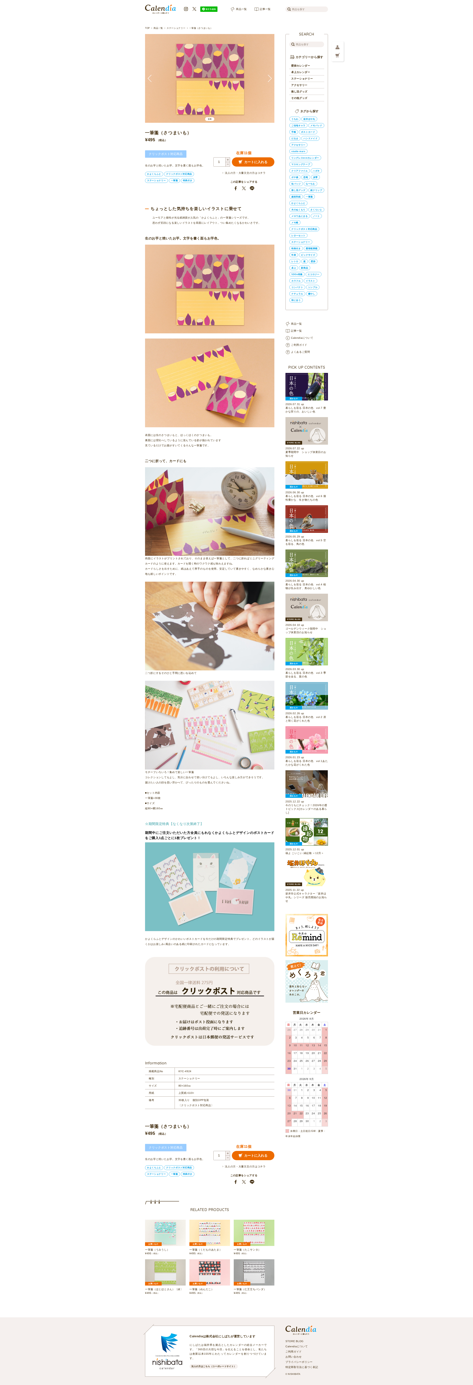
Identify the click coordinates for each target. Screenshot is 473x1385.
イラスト (310, 281)
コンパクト (297, 287)
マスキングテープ (300, 164)
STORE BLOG (294, 1341)
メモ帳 (294, 222)
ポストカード (308, 132)
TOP (147, 28)
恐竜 (305, 177)
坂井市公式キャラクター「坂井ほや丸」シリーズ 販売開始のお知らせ (306, 897)
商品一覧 (241, 9)
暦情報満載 (312, 248)
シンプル (313, 287)
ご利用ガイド (299, 344)
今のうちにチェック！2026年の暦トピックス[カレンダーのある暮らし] (306, 809)
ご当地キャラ (298, 125)
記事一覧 (265, 9)
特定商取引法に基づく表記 (301, 1367)
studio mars (298, 151)
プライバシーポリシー (299, 1361)
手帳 (293, 132)
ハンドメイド (310, 138)
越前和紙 (296, 196)
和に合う (296, 300)
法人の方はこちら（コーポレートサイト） (213, 1366)
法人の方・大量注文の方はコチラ (245, 172)
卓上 (293, 268)
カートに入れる (256, 162)
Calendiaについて (302, 337)
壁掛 (313, 261)
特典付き (187, 180)
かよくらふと (154, 174)
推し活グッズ (299, 91)
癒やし (311, 293)
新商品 (304, 268)
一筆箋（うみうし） (157, 1249)
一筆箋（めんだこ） (201, 1289)
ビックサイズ (308, 255)
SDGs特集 (297, 274)
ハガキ (316, 171)
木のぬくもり (298, 209)
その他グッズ (299, 98)
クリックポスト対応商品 (179, 174)
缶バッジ (296, 183)
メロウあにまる (299, 216)
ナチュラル (297, 293)
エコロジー (313, 274)
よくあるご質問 (300, 351)
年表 (293, 255)
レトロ (294, 261)
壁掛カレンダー (300, 65)
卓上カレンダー (300, 72)
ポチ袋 (294, 177)
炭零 (315, 177)
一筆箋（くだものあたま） (205, 1249)
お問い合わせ (293, 1356)
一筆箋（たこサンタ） (247, 1249)
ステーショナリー (176, 28)
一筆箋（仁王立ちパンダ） (250, 1289)
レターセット (298, 235)
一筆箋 (174, 180)
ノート (316, 216)
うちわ (294, 119)
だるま (294, 138)
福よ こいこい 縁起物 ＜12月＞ (304, 853)
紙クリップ (316, 190)
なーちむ (310, 183)
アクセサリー (299, 85)
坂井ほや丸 (309, 119)
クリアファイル (299, 171)
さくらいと (316, 209)
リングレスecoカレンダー (305, 158)
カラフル (296, 281)
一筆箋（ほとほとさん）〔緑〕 (164, 1289)
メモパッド (316, 125)
